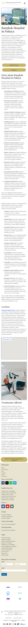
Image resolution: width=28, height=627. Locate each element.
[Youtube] (7, 506)
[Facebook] (3, 506)
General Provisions (17, 617)
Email (3, 568)
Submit (4, 574)
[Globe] (12, 506)
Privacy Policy (8, 617)
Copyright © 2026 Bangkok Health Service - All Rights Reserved (14, 621)
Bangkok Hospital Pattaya (8, 310)
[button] (24, 3)
